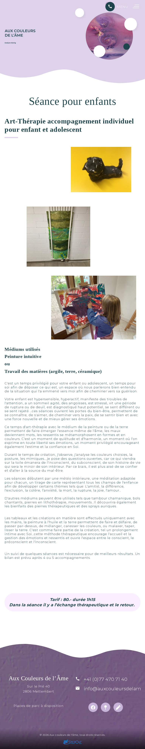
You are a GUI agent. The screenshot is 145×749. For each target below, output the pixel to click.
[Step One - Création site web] (72, 742)
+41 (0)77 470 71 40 (105, 679)
